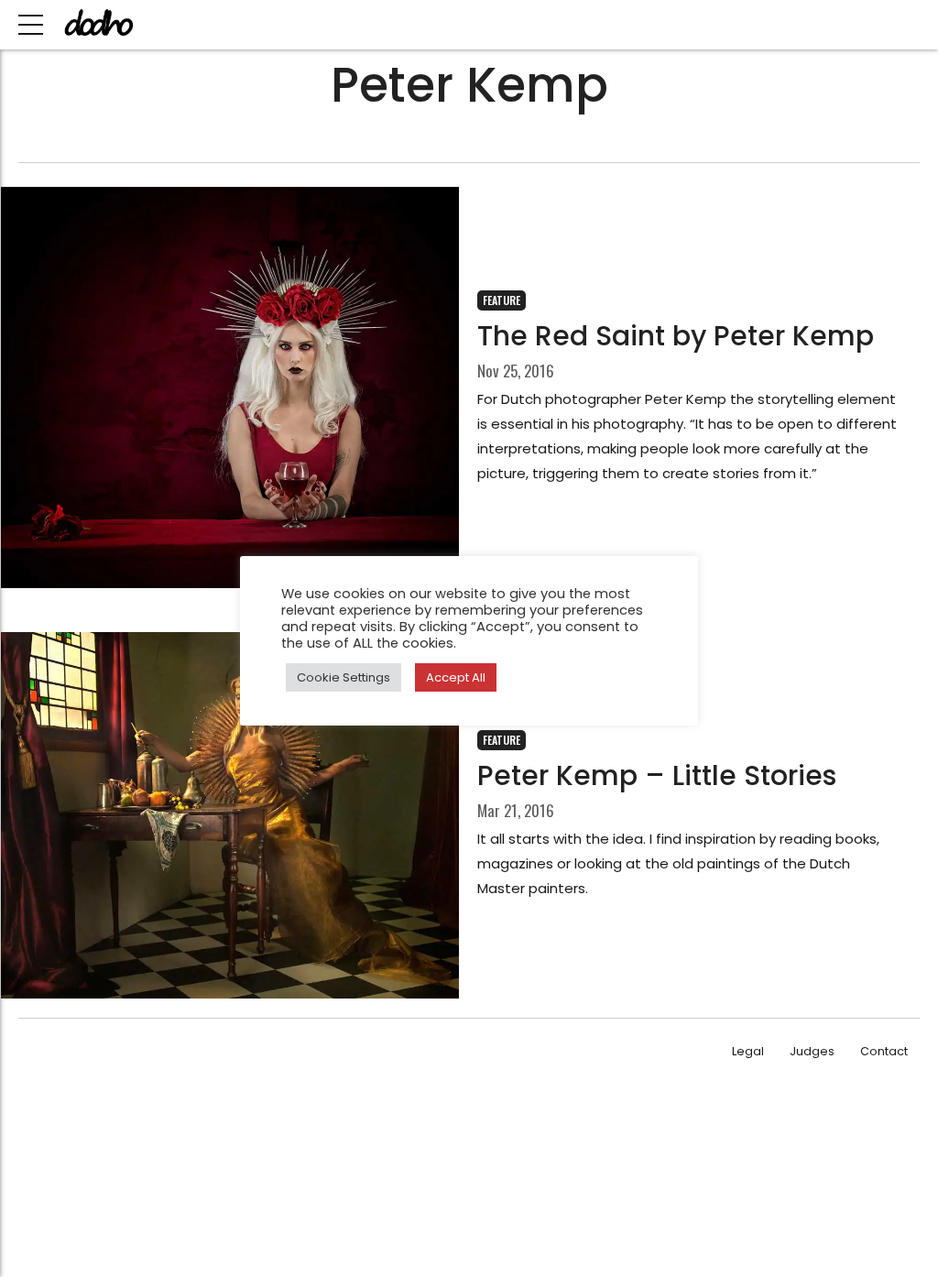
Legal (748, 1051)
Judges (812, 1051)
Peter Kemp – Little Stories (656, 775)
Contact (884, 1051)
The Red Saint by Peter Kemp (675, 335)
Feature (501, 300)
